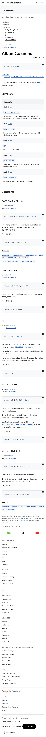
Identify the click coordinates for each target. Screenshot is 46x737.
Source (4, 554)
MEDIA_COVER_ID (10, 177)
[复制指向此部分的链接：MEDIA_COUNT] (19, 385)
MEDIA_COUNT (9, 161)
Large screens (6, 599)
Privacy (4, 587)
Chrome (4, 700)
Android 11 (5, 642)
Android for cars (7, 609)
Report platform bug (8, 673)
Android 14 (5, 632)
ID (5, 146)
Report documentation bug (11, 676)
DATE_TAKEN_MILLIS (11, 112)
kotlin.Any (5, 75)
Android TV (5, 613)
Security (4, 551)
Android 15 (5, 628)
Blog (3, 561)
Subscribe (29, 726)
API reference (9, 10)
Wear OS (5, 602)
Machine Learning (8, 577)
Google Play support (8, 680)
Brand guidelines (22, 718)
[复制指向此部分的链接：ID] (6, 321)
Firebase (5, 704)
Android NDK (6, 664)
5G (3, 590)
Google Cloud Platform (10, 707)
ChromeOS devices (8, 606)
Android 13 (5, 635)
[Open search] (32, 2)
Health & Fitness (7, 580)
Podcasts (5, 564)
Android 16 (5, 625)
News (3, 558)
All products (6, 710)
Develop (19, 17)
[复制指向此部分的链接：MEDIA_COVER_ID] (22, 451)
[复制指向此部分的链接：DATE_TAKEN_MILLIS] (25, 201)
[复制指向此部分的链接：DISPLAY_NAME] (19, 270)
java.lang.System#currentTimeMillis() (18, 261)
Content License (23, 518)
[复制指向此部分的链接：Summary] (15, 94)
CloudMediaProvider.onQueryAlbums (17, 424)
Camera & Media (7, 583)
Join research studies (9, 683)
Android (4, 544)
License (11, 718)
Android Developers (8, 17)
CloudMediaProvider (23, 347)
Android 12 (5, 638)
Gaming (4, 573)
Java (42, 57)
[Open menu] (3, 2)
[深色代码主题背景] (43, 64)
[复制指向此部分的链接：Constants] (16, 192)
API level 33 (11, 45)
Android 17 (5, 622)
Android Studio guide (9, 651)
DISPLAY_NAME (9, 129)
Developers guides (8, 654)
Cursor (40, 83)
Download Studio (7, 661)
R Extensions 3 (11, 47)
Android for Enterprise (9, 548)
